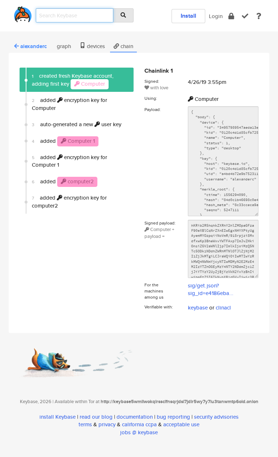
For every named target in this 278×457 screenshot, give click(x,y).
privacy (106, 424)
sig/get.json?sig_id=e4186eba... (210, 289)
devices (95, 46)
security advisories (216, 416)
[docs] (258, 16)
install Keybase (57, 416)
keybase (198, 307)
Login (216, 16)
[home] (22, 13)
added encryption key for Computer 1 (69, 160)
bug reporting (173, 416)
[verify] (245, 16)
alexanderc (33, 46)
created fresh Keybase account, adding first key (73, 79)
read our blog (96, 416)
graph (63, 46)
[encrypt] (231, 16)
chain (126, 46)
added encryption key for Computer (69, 103)
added (63, 141)
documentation (135, 416)
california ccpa (139, 424)
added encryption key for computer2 (69, 201)
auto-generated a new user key (76, 124)
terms (85, 424)
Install (188, 16)
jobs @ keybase (139, 432)
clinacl (223, 307)
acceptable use (181, 424)
